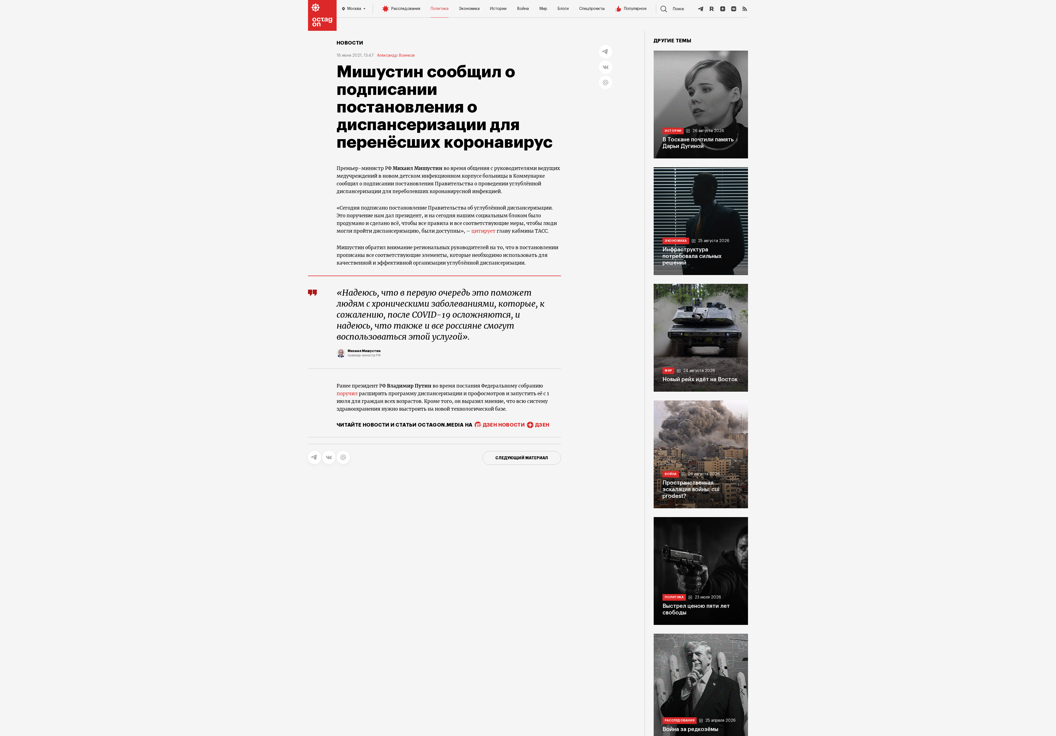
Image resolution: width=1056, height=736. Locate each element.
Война (523, 9)
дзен (542, 424)
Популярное (635, 9)
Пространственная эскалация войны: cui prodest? (690, 489)
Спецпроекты (592, 9)
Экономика (469, 9)
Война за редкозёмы (690, 729)
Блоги (563, 9)
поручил (347, 394)
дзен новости (504, 424)
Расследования (405, 9)
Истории (498, 9)
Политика (440, 9)
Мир (543, 9)
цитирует (483, 231)
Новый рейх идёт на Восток (700, 379)
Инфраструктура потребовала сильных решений (692, 256)
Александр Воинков (396, 55)
